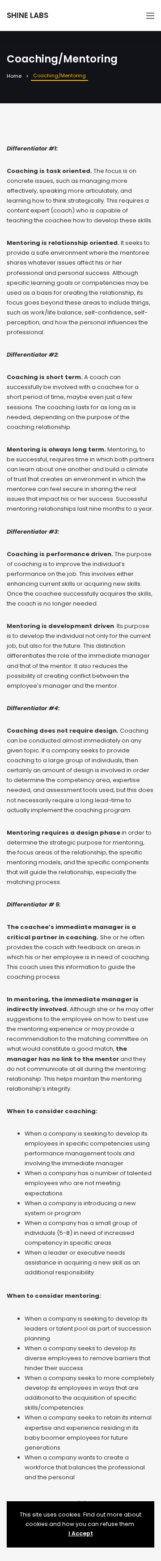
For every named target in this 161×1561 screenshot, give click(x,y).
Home (14, 76)
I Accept (80, 1533)
